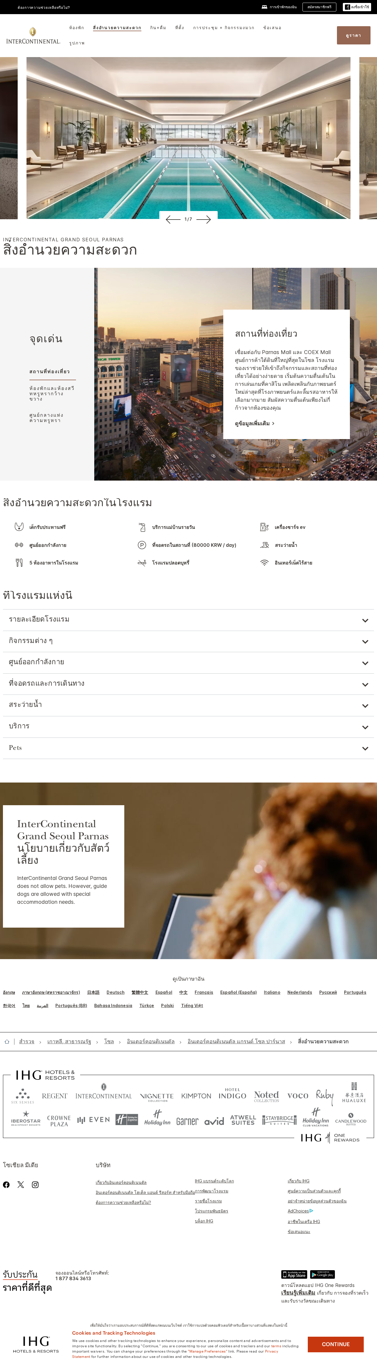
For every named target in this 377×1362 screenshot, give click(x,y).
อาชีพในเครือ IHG (304, 1221)
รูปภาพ (77, 42)
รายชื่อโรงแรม (208, 1200)
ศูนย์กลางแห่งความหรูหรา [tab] (46, 417)
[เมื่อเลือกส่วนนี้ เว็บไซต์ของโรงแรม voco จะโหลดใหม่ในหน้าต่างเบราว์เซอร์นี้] (297, 1094)
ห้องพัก (76, 27)
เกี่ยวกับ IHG (299, 1180)
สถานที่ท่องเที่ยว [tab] (49, 371)
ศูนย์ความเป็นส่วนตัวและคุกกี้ (314, 1190)
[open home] (9, 1041)
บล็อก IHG (204, 1220)
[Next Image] (205, 219)
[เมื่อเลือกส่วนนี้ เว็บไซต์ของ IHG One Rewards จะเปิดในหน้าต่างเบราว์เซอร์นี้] (330, 1138)
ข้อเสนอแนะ (299, 1231)
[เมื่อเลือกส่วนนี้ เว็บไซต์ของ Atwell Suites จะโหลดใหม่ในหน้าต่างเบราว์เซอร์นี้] (243, 1119)
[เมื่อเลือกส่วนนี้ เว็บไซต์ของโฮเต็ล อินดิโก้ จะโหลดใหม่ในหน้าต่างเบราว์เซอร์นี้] (232, 1094)
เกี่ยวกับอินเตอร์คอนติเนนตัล (121, 1182)
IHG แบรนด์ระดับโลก (214, 1180)
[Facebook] (7, 1184)
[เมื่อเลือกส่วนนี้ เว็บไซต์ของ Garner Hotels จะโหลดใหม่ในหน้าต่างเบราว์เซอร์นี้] (187, 1119)
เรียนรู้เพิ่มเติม (298, 1292)
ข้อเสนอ (272, 27)
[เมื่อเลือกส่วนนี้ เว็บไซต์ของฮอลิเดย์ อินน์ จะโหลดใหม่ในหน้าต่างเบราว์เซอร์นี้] (157, 1119)
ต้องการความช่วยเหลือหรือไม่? (44, 7)
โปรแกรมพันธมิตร (211, 1210)
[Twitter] (21, 1184)
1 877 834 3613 (73, 1278)
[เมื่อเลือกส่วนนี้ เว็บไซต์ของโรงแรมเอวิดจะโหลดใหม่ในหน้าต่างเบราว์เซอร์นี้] (214, 1119)
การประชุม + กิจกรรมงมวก (223, 27)
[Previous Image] (172, 219)
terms (276, 1345)
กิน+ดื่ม (158, 27)
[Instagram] (35, 1184)
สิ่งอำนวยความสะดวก (117, 27)
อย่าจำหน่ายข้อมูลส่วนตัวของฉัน (317, 1200)
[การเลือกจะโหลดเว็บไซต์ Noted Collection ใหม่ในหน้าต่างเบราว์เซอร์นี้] (266, 1094)
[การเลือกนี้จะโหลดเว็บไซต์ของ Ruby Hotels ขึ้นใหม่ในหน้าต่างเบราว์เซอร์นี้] (324, 1094)
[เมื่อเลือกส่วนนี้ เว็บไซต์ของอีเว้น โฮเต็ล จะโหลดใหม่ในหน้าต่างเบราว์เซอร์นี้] (93, 1119)
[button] (357, 7)
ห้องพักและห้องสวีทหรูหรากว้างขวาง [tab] (52, 393)
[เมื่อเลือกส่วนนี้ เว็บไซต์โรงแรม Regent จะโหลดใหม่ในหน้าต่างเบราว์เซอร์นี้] (55, 1094)
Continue (336, 1344)
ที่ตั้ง (179, 27)
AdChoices (298, 1210)
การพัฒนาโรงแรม (211, 1190)
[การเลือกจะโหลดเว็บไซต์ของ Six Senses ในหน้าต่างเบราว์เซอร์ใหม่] (22, 1094)
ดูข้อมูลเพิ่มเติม (252, 423)
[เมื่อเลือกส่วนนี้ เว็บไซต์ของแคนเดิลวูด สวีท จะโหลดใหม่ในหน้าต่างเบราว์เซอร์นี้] (350, 1119)
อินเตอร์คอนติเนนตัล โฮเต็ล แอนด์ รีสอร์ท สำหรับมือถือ (145, 1192)
